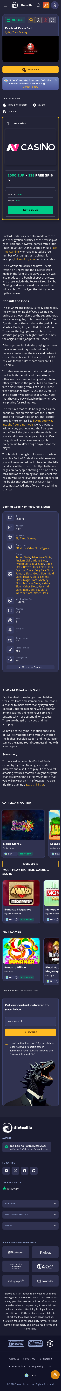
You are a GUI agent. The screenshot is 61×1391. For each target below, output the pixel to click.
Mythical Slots (31, 583)
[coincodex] (45, 1281)
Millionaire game (24, 259)
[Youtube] (6, 1171)
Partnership (45, 1358)
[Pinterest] (34, 1171)
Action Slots (23, 557)
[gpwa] (35, 1343)
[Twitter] (15, 1171)
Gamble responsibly (15, 1324)
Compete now (30, 86)
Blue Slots (38, 564)
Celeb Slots (46, 567)
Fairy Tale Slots (43, 570)
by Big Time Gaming (16, 32)
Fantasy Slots (24, 573)
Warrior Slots (24, 593)
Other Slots (30, 586)
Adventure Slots (41, 557)
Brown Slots (30, 567)
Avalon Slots (23, 564)
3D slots (21, 548)
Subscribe (30, 1032)
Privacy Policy (36, 1366)
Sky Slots (41, 590)
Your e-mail (15, 1021)
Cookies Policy (17, 1366)
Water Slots (41, 593)
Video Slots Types (38, 548)
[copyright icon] (45, 1266)
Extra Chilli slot (35, 784)
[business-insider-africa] (15, 1266)
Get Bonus (30, 209)
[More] (55, 1374)
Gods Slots (40, 573)
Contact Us (29, 1358)
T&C (49, 1366)
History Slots (31, 577)
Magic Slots (30, 580)
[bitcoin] (15, 1252)
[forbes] (45, 1252)
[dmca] (16, 1343)
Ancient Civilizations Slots (31, 560)
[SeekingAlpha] (15, 1281)
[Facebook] (24, 1171)
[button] (15, 853)
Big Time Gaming (26, 538)
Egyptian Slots (24, 570)
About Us (14, 1358)
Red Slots (29, 590)
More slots (30, 863)
